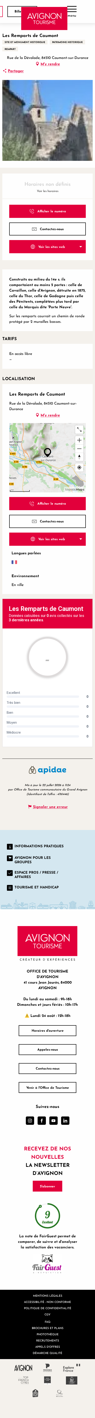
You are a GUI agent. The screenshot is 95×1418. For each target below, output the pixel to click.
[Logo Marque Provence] (47, 1368)
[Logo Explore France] (72, 1368)
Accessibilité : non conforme (47, 1302)
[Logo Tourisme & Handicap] (72, 1380)
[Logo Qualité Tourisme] (59, 1393)
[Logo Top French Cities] (23, 1380)
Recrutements (47, 1340)
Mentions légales (47, 1296)
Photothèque (48, 1334)
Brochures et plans (47, 1328)
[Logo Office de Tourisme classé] (47, 1380)
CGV (47, 1314)
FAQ (47, 1322)
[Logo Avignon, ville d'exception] (23, 1368)
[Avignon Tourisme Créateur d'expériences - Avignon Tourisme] (44, 18)
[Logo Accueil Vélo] (35, 1393)
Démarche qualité (47, 1353)
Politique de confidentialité (47, 1308)
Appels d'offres (47, 1347)
